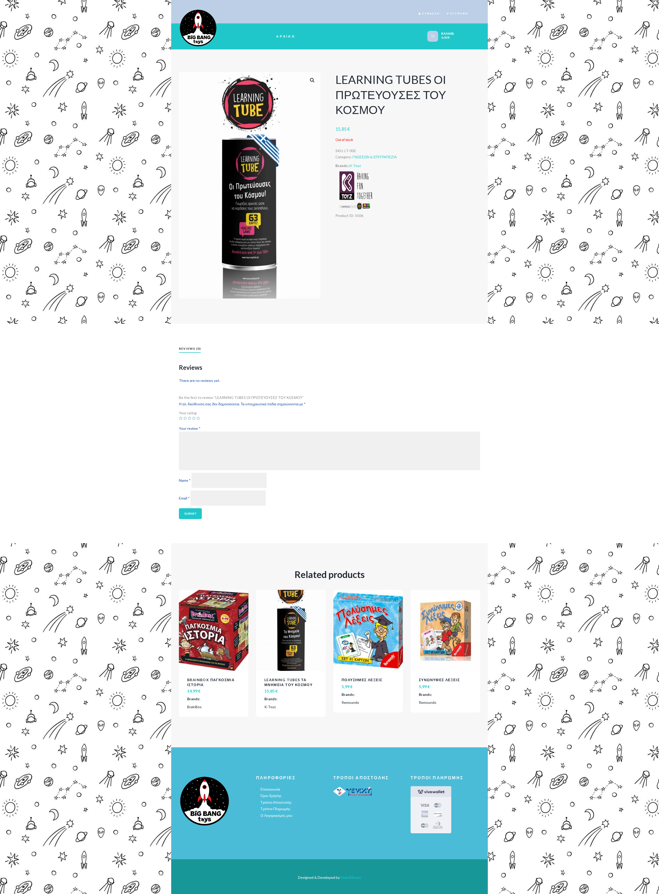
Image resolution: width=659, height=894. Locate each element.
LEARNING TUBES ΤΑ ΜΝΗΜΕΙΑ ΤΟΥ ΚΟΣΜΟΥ (288, 682)
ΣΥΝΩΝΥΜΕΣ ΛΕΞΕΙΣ (439, 680)
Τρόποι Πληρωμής (275, 809)
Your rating (188, 413)
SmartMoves (351, 877)
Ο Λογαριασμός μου (276, 815)
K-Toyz (355, 165)
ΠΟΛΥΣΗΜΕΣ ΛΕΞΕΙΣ (362, 680)
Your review (190, 428)
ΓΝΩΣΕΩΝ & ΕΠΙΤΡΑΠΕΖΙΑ (374, 157)
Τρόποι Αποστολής (276, 802)
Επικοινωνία (270, 789)
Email (184, 498)
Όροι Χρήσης (271, 795)
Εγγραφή (459, 13)
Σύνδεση (431, 13)
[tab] (190, 349)
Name (185, 480)
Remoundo (350, 702)
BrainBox (194, 707)
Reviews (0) (190, 348)
